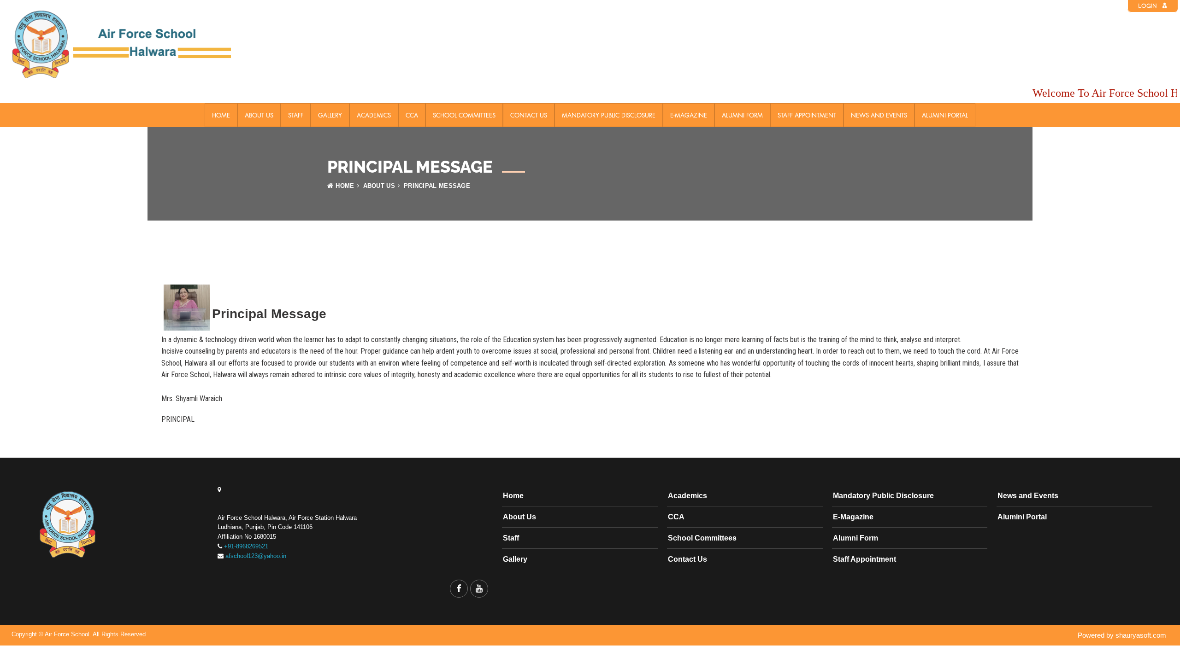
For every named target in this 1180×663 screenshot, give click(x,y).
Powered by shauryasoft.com (1122, 635)
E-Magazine (688, 115)
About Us (259, 115)
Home (221, 115)
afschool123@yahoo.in (255, 555)
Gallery (330, 115)
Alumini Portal (945, 115)
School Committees (464, 115)
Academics (374, 115)
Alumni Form (742, 115)
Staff (295, 115)
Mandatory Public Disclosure (608, 115)
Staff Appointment (807, 115)
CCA (412, 115)
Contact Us (528, 115)
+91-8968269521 (246, 546)
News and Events (879, 115)
